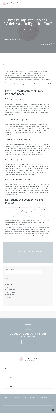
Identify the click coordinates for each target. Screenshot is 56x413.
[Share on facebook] (38, 44)
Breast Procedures (15, 39)
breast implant (35, 82)
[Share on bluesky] (49, 44)
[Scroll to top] (53, 410)
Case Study (9, 284)
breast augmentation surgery (21, 227)
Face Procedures (11, 292)
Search (47, 272)
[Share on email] (53, 44)
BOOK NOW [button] (28, 342)
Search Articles (9, 269)
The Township (50, 407)
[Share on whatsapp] (47, 44)
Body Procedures (11, 295)
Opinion (8, 287)
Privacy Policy (43, 397)
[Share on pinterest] (43, 44)
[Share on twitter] (40, 44)
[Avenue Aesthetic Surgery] (12, 4)
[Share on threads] (42, 44)
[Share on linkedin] (45, 44)
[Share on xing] (51, 44)
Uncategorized (10, 300)
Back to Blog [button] (28, 29)
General (8, 297)
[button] (52, 4)
